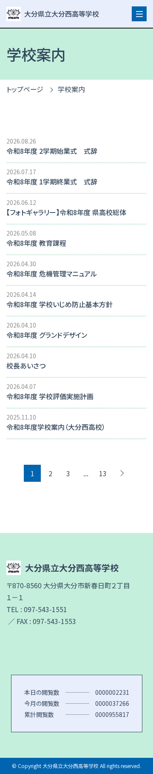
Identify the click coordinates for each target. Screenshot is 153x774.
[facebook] (76, 650)
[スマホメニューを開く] (139, 13)
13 (103, 473)
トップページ (24, 89)
